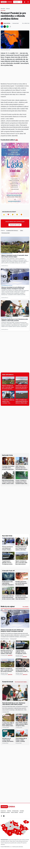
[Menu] (28, 2)
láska (21, 230)
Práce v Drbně (14, 812)
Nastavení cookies (5, 812)
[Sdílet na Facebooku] (2, 26)
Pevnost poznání (6, 233)
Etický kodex (15, 810)
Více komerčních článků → (21, 681)
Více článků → (26, 606)
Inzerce (21, 812)
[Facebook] (1, 816)
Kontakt (22, 810)
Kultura (8, 8)
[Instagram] (4, 816)
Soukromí (3, 810)
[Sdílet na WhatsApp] (7, 26)
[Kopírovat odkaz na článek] (10, 26)
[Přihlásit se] (24, 2)
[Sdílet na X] (4, 26)
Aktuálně (3, 8)
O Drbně (9, 810)
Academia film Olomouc (12, 230)
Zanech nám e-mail (15, 224)
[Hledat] (21, 2)
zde (16, 140)
